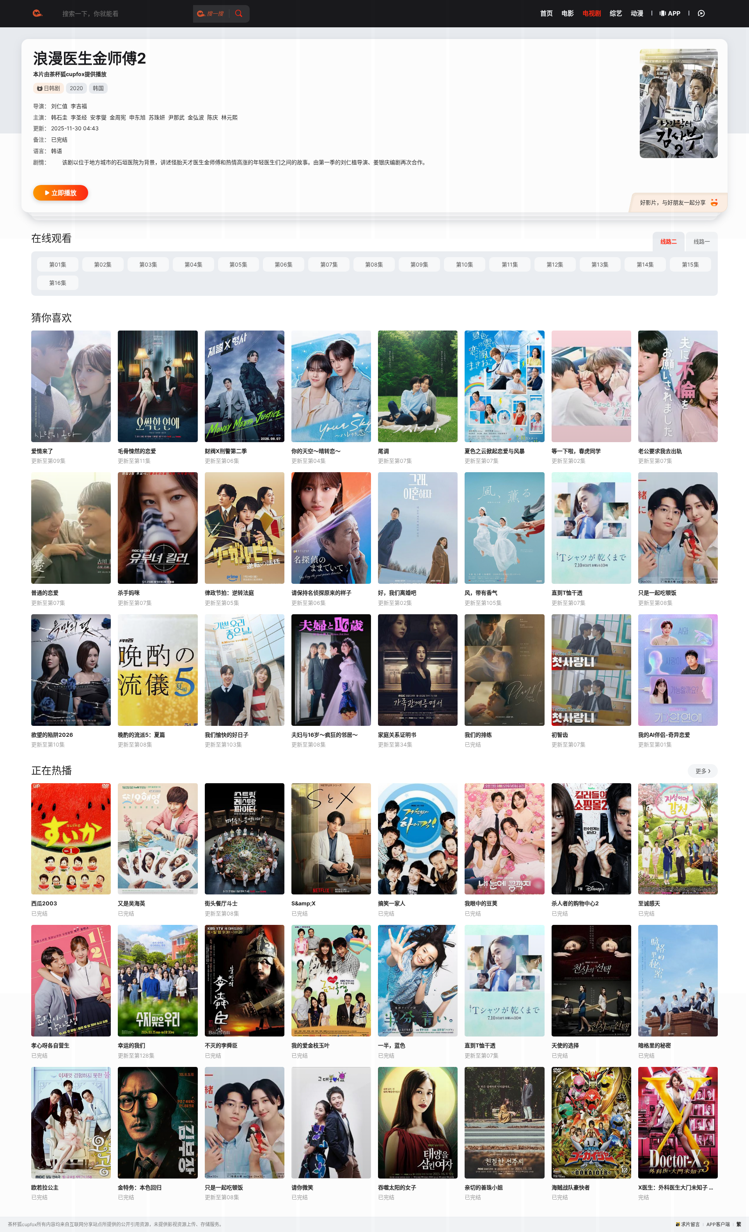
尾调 (383, 451)
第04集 (193, 264)
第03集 (148, 264)
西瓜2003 (44, 903)
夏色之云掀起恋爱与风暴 (495, 451)
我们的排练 (478, 734)
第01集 (57, 264)
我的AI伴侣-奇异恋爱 (664, 734)
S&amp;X (303, 903)
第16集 (57, 282)
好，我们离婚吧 (397, 592)
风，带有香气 (481, 592)
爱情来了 (42, 451)
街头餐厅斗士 (221, 903)
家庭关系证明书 (397, 734)
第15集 (690, 264)
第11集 (510, 264)
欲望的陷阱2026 (52, 734)
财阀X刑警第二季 (226, 451)
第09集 (419, 264)
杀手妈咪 (129, 592)
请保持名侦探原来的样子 (321, 592)
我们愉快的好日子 (226, 734)
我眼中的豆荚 (481, 903)
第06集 (284, 264)
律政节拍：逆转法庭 (229, 592)
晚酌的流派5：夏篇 (141, 734)
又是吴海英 (131, 903)
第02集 (103, 264)
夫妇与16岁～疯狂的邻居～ (324, 734)
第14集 (645, 264)
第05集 (238, 264)
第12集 (555, 264)
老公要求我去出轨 (660, 451)
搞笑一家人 (391, 903)
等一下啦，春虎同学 (576, 451)
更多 (701, 771)
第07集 (329, 264)
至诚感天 (649, 903)
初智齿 (560, 734)
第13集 (600, 264)
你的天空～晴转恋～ (316, 451)
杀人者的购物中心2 (575, 903)
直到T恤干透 (567, 592)
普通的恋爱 (45, 592)
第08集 (374, 264)
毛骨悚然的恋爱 (137, 451)
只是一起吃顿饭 (657, 592)
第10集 (464, 264)
